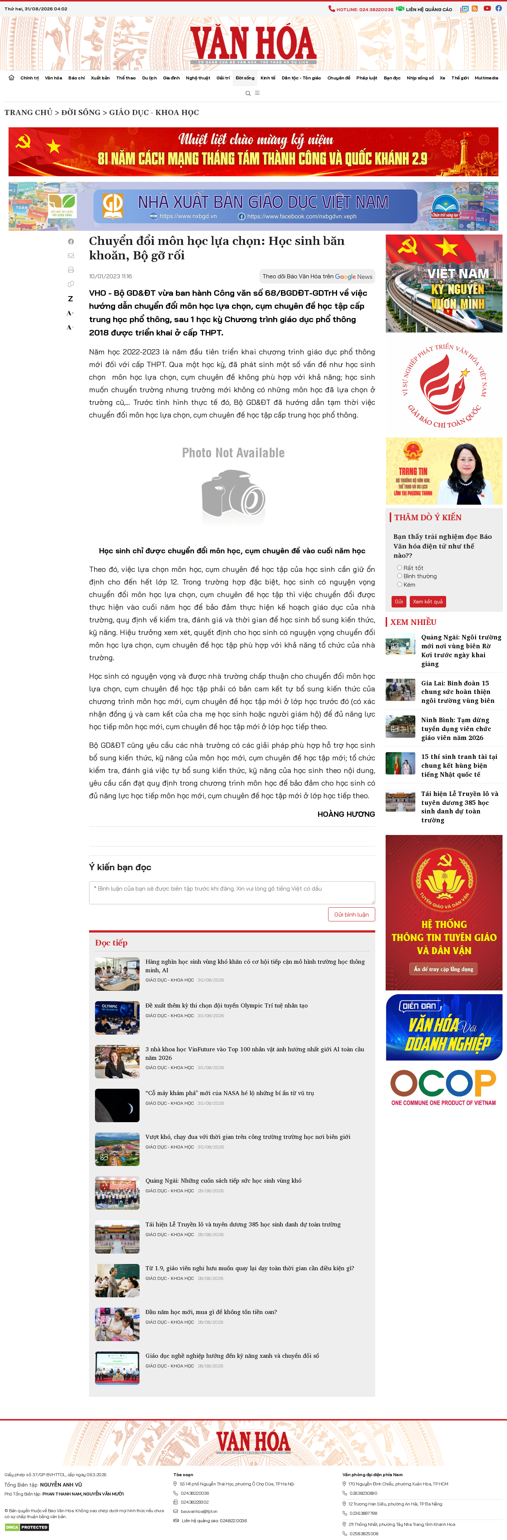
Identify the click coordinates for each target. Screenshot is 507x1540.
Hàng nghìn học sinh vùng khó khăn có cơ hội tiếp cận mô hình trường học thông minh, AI (255, 965)
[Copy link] (71, 284)
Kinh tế (268, 78)
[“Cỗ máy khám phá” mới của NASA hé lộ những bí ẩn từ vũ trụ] (117, 1105)
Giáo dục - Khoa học (169, 980)
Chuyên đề (338, 78)
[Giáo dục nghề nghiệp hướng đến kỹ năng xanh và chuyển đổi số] (117, 1368)
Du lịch (149, 78)
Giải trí (222, 78)
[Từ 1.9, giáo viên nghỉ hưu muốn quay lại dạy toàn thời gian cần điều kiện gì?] (117, 1280)
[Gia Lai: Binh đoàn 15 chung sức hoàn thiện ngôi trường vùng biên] (400, 690)
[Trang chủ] (11, 78)
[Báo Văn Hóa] (253, 1440)
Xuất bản (100, 78)
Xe (442, 78)
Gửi (399, 601)
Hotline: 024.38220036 (365, 9)
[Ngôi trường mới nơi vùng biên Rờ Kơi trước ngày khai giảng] (400, 644)
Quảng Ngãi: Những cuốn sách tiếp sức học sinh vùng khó (223, 1180)
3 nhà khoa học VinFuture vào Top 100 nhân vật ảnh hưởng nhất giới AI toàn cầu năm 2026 (254, 1053)
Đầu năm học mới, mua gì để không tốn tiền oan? (211, 1312)
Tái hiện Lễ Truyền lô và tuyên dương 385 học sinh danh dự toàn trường (243, 1224)
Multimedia (486, 78)
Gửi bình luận (351, 914)
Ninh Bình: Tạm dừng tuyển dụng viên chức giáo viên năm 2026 (456, 729)
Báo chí (76, 78)
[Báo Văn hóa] (253, 42)
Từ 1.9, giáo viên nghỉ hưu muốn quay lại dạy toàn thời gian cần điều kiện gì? (249, 1268)
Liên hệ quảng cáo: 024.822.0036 (214, 1520)
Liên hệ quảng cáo (429, 9)
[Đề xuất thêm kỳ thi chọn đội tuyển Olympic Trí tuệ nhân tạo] (117, 1018)
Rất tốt (413, 567)
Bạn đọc (392, 78)
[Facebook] (71, 242)
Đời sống (245, 78)
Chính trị (29, 78)
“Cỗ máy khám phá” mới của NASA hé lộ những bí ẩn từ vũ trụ (229, 1093)
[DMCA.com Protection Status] (26, 1527)
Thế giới (459, 78)
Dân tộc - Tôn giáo (301, 78)
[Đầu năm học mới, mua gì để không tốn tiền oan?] (117, 1324)
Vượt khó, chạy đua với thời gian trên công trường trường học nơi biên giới (247, 1136)
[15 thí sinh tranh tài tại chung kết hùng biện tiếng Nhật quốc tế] (400, 763)
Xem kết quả (428, 601)
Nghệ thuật (198, 78)
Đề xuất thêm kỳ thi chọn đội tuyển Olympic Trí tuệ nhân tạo (226, 1005)
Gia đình (171, 78)
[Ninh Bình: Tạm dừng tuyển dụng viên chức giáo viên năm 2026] (400, 726)
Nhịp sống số (420, 78)
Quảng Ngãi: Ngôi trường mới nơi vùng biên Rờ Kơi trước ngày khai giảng (461, 650)
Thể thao (126, 78)
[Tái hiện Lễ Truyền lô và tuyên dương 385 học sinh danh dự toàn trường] (117, 1237)
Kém (409, 584)
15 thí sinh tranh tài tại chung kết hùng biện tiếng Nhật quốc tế (459, 765)
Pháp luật (366, 78)
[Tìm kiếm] (248, 94)
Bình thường (420, 576)
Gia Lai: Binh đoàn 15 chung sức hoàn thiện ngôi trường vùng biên (458, 692)
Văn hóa (53, 78)
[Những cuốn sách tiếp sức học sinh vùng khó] (117, 1193)
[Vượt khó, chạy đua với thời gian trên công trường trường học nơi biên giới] (117, 1149)
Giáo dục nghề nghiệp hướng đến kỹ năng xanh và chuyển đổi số (232, 1355)
